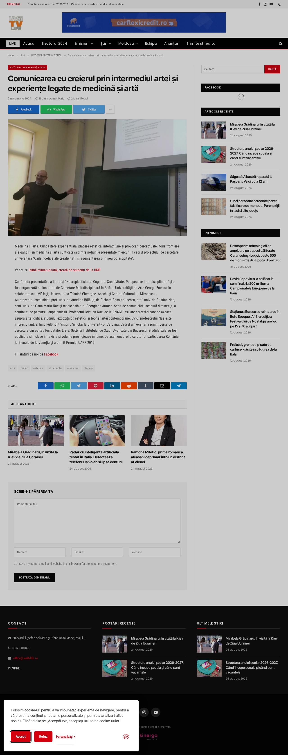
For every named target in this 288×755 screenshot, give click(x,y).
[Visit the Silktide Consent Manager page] (126, 736)
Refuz (43, 736)
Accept (21, 736)
